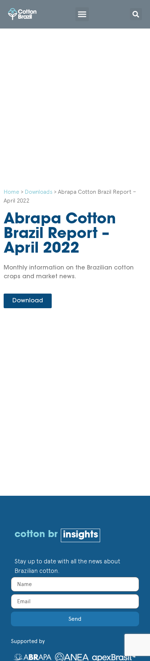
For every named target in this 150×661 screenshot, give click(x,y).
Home (11, 191)
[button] (82, 14)
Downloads (38, 191)
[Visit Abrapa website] (32, 655)
